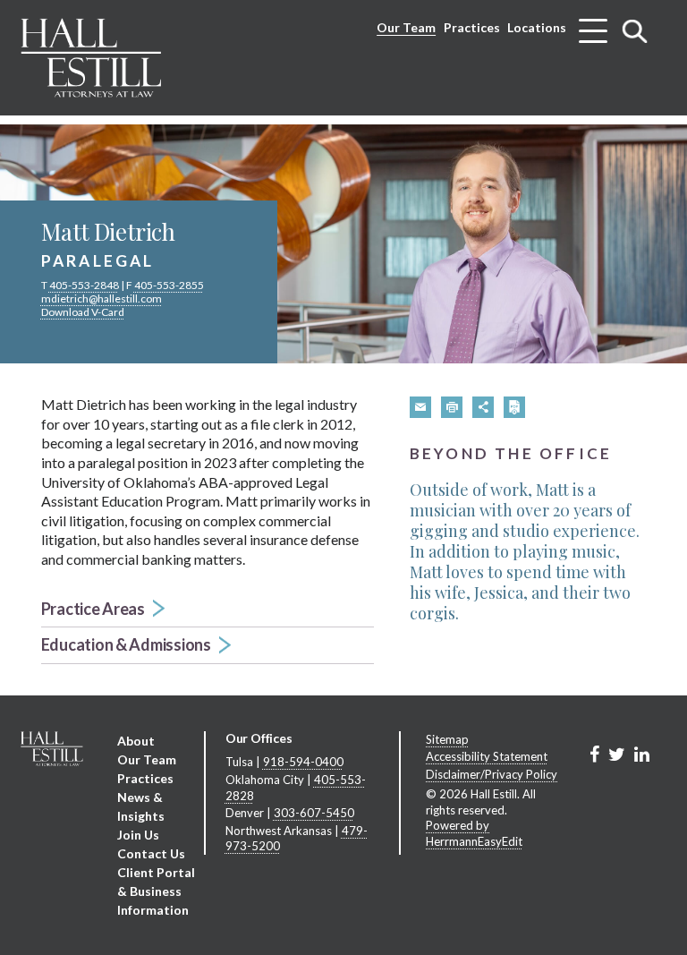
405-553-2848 (84, 285)
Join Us (138, 834)
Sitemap (447, 739)
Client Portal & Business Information (156, 891)
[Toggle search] (635, 31)
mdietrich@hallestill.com (101, 298)
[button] (208, 610)
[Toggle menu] (593, 24)
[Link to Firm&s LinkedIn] (641, 753)
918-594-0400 (303, 762)
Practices (472, 27)
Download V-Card (82, 312)
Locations (536, 27)
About (136, 740)
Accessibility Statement (486, 756)
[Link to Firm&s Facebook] (594, 753)
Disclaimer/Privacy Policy (491, 774)
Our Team (406, 27)
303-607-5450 (314, 813)
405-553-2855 (169, 285)
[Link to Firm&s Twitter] (616, 753)
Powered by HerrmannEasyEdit (474, 833)
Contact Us (151, 853)
